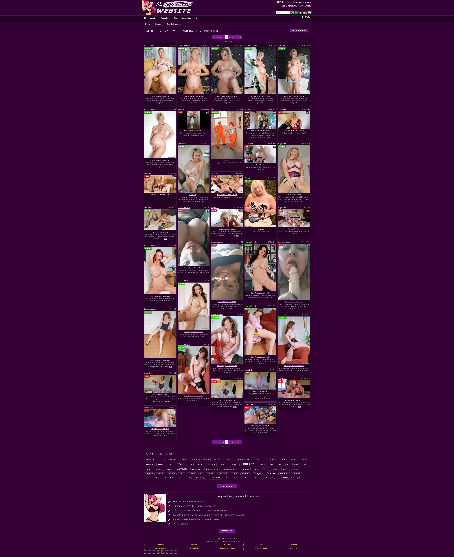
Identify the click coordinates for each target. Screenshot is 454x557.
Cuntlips (236, 478)
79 (240, 37)
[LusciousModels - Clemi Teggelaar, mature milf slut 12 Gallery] (260, 267)
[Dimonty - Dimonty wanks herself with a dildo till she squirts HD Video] (194, 119)
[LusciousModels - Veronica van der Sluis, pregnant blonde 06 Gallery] (160, 70)
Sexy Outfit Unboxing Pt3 (260, 391)
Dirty (254, 478)
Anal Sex (229, 459)
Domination (303, 478)
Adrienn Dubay (150, 459)
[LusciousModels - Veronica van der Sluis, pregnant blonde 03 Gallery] (260, 70)
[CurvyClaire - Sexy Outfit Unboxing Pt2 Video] (160, 383)
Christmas (192, 473)
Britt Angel (294, 469)
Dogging (275, 478)
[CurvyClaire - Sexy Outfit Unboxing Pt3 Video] (260, 380)
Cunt (227, 478)
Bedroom (200, 464)
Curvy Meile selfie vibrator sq (294, 302)
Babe (283, 459)
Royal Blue (260, 229)
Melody (247, 178)
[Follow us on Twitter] (297, 12)
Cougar (257, 473)
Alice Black (172, 459)
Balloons (293, 459)
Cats (175, 18)
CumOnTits (215, 478)
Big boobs (223, 464)
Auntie (274, 459)
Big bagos (211, 464)
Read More (227, 531)
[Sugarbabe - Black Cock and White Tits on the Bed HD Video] (227, 184)
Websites (165, 18)
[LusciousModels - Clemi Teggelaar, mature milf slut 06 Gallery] (294, 340)
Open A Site (186, 18)
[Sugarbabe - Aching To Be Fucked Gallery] (294, 169)
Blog (197, 18)
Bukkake (161, 473)
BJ (288, 464)
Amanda (184, 459)
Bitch (280, 464)
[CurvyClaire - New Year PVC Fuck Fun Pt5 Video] (294, 389)
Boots (265, 469)
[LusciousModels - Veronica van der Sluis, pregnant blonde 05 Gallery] (194, 70)
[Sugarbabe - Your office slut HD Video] (260, 154)
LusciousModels (150, 45)
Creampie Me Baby (294, 229)
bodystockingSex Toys (230, 469)
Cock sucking (223, 473)
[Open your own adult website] (155, 508)
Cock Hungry (193, 195)
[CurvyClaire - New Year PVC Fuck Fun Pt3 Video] (160, 418)
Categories (300, 30)
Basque (160, 464)
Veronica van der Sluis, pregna (160, 96)
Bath (170, 464)
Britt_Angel (149, 473)
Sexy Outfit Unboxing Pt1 (227, 400)
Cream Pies (284, 473)
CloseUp (211, 473)
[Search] (292, 12)
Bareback (149, 464)
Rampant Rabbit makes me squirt (294, 130)
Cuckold (148, 478)
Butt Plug (172, 473)
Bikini (271, 464)
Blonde (148, 469)
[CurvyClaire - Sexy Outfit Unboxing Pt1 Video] (227, 389)
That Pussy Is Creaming (160, 232)
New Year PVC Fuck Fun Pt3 (160, 429)
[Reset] (217, 31)
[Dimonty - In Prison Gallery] (227, 134)
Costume (245, 473)
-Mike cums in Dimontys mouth (260, 130)
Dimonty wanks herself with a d (193, 130)
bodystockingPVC (212, 469)
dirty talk (264, 478)
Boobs (256, 469)
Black (296, 464)
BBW (179, 464)
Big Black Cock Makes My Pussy (160, 194)
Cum (157, 478)
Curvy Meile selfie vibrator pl (227, 302)
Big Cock (235, 464)
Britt (284, 469)
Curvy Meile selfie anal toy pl (193, 268)
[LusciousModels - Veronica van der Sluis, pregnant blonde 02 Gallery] (294, 70)
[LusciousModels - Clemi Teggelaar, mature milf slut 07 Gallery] (227, 340)
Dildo (246, 478)
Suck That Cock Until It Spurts (227, 229)
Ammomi (206, 459)
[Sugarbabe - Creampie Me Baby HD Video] (294, 218)
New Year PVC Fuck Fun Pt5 (294, 400)
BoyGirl (275, 469)
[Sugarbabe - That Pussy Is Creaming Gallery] (160, 220)
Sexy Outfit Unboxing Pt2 (160, 394)
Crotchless (296, 473)
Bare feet (304, 459)
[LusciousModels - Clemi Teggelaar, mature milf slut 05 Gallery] (194, 370)
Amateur (195, 459)
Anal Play (217, 459)
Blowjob (168, 469)
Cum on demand (184, 478)
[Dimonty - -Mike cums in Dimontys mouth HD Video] (260, 119)
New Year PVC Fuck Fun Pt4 (260, 426)
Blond (305, 464)
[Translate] (305, 12)
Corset (235, 473)
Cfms (181, 473)
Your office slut (260, 165)
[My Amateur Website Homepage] (144, 18)
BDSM (190, 464)
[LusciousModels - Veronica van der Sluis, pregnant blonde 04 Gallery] (227, 70)
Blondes (158, 469)
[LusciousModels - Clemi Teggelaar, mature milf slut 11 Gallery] (160, 270)
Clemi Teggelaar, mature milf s (260, 293)
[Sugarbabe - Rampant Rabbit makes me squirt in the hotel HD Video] (294, 119)
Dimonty (181, 109)
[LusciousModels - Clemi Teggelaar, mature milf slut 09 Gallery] (260, 331)
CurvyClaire (248, 370)
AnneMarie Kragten (244, 459)
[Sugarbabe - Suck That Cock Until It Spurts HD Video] (227, 218)
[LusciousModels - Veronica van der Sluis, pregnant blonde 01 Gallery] (160, 134)
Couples (270, 473)
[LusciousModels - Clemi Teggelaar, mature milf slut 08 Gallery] (160, 334)
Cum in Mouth (169, 478)
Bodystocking (196, 469)
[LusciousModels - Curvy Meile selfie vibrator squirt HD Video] (294, 271)
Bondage (246, 469)
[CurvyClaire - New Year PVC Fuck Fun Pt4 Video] (260, 415)
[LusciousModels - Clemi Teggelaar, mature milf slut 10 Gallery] (194, 306)
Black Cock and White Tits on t (227, 195)
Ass (266, 459)
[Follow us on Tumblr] (301, 12)
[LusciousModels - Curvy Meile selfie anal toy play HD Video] (194, 237)
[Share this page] (309, 12)
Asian (257, 459)
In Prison (227, 160)
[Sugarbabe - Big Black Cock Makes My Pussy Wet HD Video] (160, 184)
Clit (201, 473)
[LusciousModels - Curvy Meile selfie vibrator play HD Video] (227, 272)
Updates (153, 18)
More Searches (227, 486)
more (269, 137)
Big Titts (262, 464)
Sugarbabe (282, 109)
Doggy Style (288, 478)
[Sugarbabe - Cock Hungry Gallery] (194, 169)
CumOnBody (200, 478)
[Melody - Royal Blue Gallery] (260, 203)
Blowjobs (182, 468)
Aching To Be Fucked (294, 195)
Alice (162, 459)
